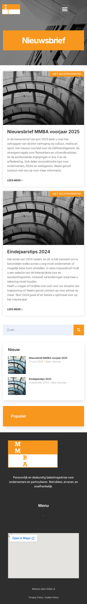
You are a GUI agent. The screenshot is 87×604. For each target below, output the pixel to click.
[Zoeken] (78, 330)
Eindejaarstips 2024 (28, 251)
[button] (64, 9)
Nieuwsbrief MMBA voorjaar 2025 (43, 131)
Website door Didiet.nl (43, 589)
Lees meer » (15, 180)
